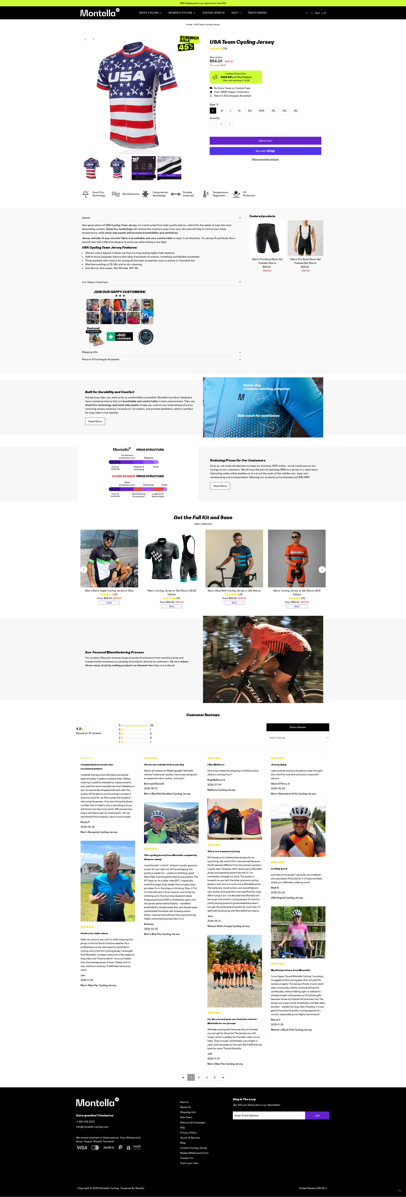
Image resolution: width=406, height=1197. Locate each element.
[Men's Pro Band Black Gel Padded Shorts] (267, 238)
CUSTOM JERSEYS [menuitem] (213, 12)
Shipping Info (90, 352)
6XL (296, 110)
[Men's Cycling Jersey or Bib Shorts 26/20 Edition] (172, 558)
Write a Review (298, 727)
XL (239, 110)
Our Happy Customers (95, 282)
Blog (183, 1142)
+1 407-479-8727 (85, 1121)
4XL (274, 110)
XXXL (262, 110)
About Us (185, 1107)
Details (86, 217)
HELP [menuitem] (235, 12)
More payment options (265, 159)
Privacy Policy (188, 1132)
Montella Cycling (109, 1188)
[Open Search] (307, 13)
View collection (203, 523)
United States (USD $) (312, 1188)
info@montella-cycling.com (92, 1126)
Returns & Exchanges (192, 1122)
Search (184, 1102)
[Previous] (85, 39)
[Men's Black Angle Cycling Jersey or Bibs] (109, 558)
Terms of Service (190, 1137)
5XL (285, 110)
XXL (250, 110)
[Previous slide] (83, 569)
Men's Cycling (149, 12)
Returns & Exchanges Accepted (100, 359)
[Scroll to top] (399, 1190)
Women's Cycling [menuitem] (181, 12)
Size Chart (186, 1117)
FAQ (182, 1127)
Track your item (189, 1163)
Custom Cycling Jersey (193, 1147)
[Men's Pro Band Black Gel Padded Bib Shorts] (305, 238)
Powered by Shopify (132, 1188)
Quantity (215, 118)
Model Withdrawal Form (194, 1152)
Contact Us (186, 1158)
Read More (95, 421)
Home (189, 24)
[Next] (93, 39)
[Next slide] (322, 569)
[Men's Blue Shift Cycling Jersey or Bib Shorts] (234, 558)
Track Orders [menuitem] (257, 12)
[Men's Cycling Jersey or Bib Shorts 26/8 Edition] (297, 558)
